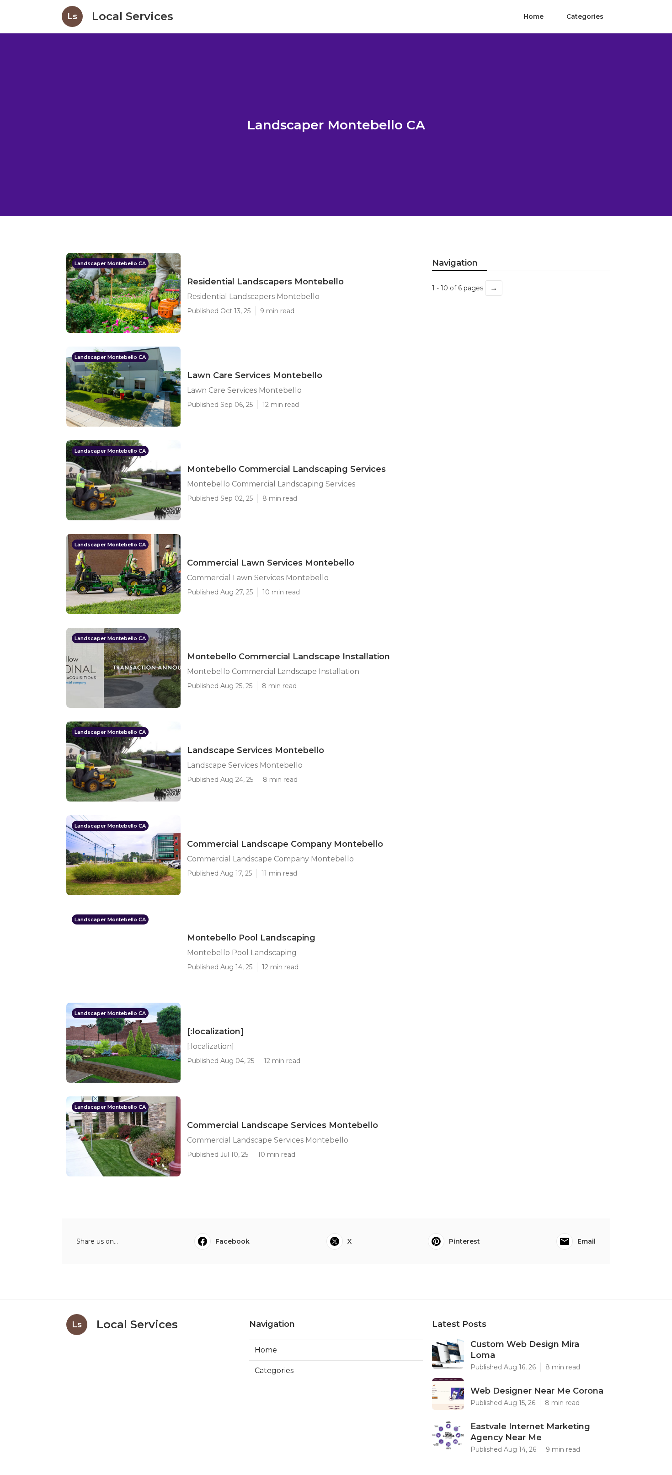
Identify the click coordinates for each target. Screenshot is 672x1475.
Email (586, 1241)
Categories (584, 16)
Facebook (232, 1241)
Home (533, 16)
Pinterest (464, 1241)
